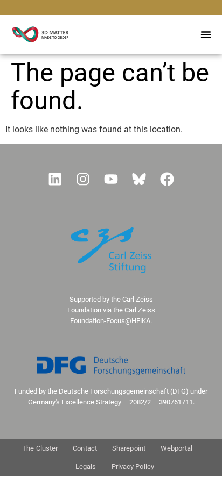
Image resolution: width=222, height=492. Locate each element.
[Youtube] (111, 179)
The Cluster (40, 448)
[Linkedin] (55, 179)
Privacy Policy (133, 466)
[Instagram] (83, 179)
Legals (85, 466)
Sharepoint (128, 448)
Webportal (176, 448)
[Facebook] (167, 179)
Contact (85, 448)
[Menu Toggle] (205, 34)
